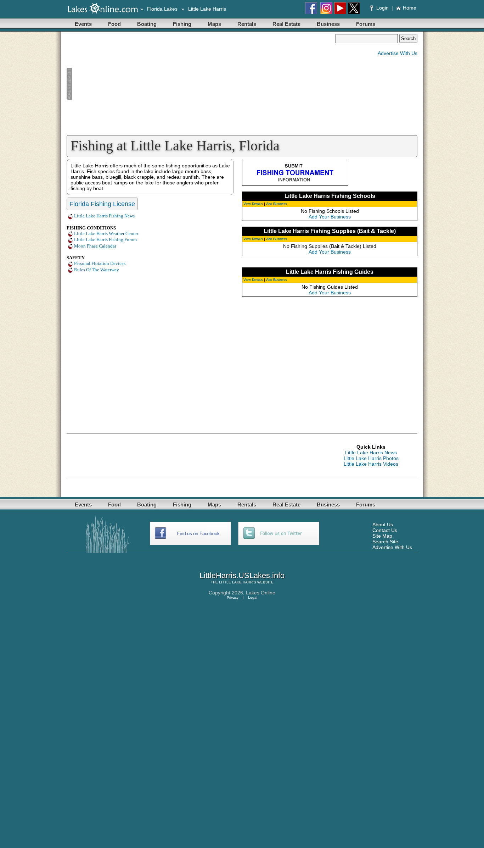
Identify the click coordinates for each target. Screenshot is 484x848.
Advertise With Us (397, 53)
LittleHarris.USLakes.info (242, 575)
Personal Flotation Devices (99, 263)
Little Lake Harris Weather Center (106, 233)
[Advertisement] (201, 83)
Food (114, 24)
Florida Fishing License (102, 203)
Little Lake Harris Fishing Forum (105, 239)
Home (409, 8)
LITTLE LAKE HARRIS (237, 582)
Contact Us (384, 530)
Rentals (246, 24)
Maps (214, 24)
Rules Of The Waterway (96, 269)
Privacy (232, 597)
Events (83, 24)
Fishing (182, 24)
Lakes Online (260, 592)
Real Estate (286, 24)
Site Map (382, 536)
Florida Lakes (162, 9)
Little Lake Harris (207, 9)
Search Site (385, 541)
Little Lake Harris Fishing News (104, 215)
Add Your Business (330, 217)
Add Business (276, 204)
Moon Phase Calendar (95, 246)
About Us (382, 524)
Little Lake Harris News (371, 452)
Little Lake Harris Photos (371, 458)
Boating (147, 24)
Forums (365, 24)
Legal (252, 597)
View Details (253, 204)
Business (328, 24)
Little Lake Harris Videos (371, 464)
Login (382, 8)
